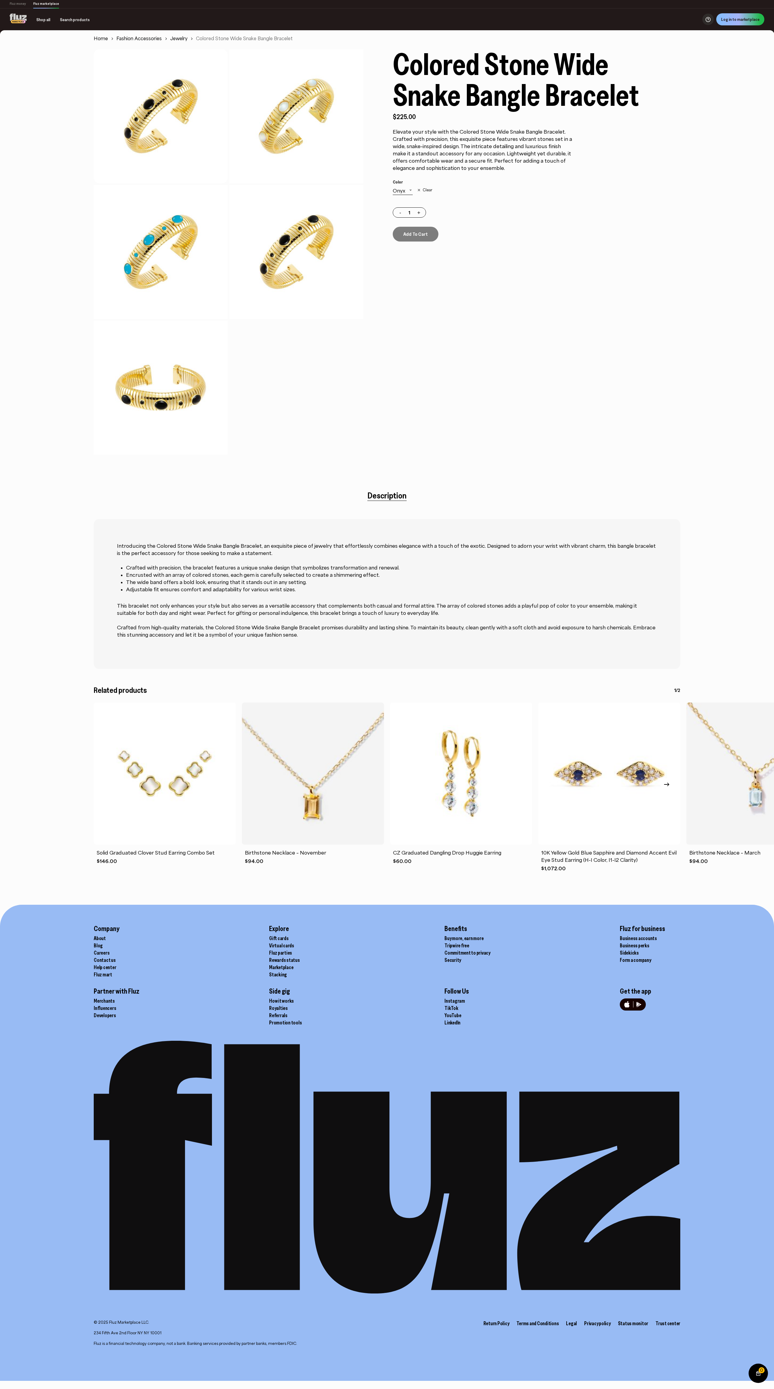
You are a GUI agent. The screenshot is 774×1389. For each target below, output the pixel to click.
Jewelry (178, 38)
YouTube (452, 1015)
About (100, 938)
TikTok (451, 1008)
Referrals (278, 1015)
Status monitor (633, 1323)
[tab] (387, 495)
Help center (105, 967)
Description (387, 495)
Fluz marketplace (46, 3)
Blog (98, 945)
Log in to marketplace (740, 19)
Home (101, 38)
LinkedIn (452, 1022)
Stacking (278, 974)
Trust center (667, 1323)
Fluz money (18, 3)
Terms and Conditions (537, 1323)
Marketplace (281, 967)
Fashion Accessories (139, 38)
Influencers (105, 1008)
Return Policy (496, 1323)
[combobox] (403, 190)
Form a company (635, 960)
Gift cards (279, 938)
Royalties (278, 1008)
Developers (105, 1015)
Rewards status (284, 960)
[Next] (667, 784)
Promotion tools (285, 1022)
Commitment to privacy (467, 953)
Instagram (454, 1001)
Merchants (104, 1001)
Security (452, 960)
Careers (101, 953)
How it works (281, 1001)
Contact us (105, 960)
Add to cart (415, 234)
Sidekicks (629, 953)
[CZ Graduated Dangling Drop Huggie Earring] (461, 774)
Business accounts (638, 938)
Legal (571, 1323)
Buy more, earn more (463, 938)
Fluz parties (280, 953)
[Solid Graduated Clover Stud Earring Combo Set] (165, 774)
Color (398, 182)
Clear (427, 190)
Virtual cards (281, 945)
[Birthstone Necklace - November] (313, 774)
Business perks (634, 945)
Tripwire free (456, 945)
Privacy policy (597, 1323)
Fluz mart (103, 974)
